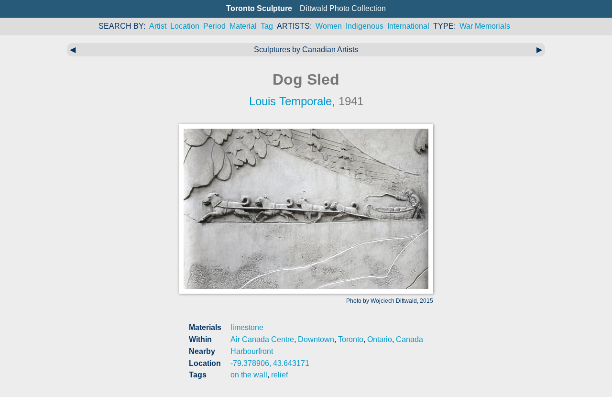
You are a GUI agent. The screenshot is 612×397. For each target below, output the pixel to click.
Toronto (350, 339)
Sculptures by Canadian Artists (306, 49)
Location (184, 26)
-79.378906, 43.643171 (269, 363)
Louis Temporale (290, 101)
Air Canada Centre (262, 339)
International (408, 26)
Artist (157, 26)
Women (329, 26)
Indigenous (364, 26)
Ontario (379, 339)
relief (279, 375)
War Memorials (484, 26)
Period (214, 26)
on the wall (248, 375)
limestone (246, 327)
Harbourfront (251, 351)
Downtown (316, 339)
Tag (267, 26)
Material (243, 26)
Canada (409, 339)
